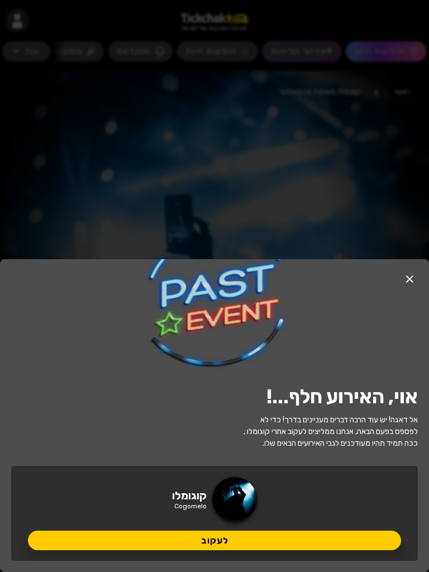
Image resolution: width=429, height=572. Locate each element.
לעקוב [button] (214, 540)
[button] (409, 278)
